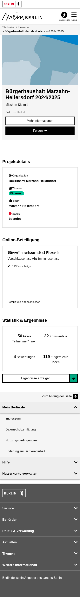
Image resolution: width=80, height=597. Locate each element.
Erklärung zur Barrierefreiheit (25, 451)
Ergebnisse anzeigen (35, 378)
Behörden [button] (9, 519)
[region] (24, 338)
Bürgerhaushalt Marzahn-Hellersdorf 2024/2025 (34, 31)
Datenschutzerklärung (20, 429)
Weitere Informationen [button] (19, 565)
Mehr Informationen (40, 120)
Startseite (8, 27)
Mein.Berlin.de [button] (13, 407)
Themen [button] (8, 553)
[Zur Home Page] (22, 16)
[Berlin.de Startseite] (14, 493)
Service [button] (8, 508)
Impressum (13, 418)
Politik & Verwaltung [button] (18, 531)
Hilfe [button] (6, 462)
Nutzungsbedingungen (21, 440)
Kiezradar (24, 27)
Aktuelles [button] (9, 542)
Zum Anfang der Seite (57, 396)
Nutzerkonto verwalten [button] (19, 473)
